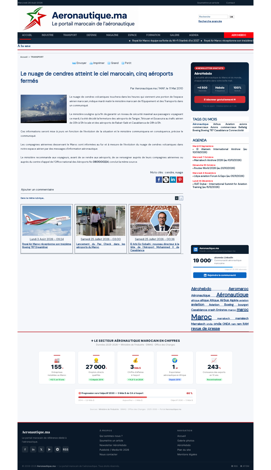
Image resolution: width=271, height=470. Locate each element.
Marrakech (198, 324)
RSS (65, 449)
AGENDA (200, 140)
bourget (243, 305)
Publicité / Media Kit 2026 (114, 449)
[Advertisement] (220, 217)
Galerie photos (185, 440)
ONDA (226, 324)
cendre (169, 172)
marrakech (223, 318)
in (33, 449)
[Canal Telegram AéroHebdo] (57, 449)
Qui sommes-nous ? (111, 435)
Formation (153, 35)
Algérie (234, 300)
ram (233, 324)
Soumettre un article (208, 2)
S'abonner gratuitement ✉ (220, 99)
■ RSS (234, 466)
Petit (127, 63)
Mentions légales (187, 454)
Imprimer (99, 63)
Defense (92, 35)
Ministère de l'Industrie (109, 409)
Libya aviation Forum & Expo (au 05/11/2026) (219, 176)
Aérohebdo (201, 288)
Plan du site (184, 449)
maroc (232, 310)
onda (209, 324)
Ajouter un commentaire (37, 189)
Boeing (197, 130)
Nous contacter (108, 454)
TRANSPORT (37, 57)
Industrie (48, 35)
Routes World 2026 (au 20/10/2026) (214, 168)
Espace (132, 35)
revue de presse (205, 328)
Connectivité (236, 130)
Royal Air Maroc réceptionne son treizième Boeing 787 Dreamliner (227, 40)
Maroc (201, 317)
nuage (179, 172)
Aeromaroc (239, 288)
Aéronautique (201, 124)
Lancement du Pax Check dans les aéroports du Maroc (100, 245)
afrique (195, 300)
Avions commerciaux (223, 127)
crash (211, 310)
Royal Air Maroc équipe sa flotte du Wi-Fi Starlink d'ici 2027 (152, 40)
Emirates (221, 310)
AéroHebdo (184, 445)
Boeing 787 (207, 130)
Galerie (175, 35)
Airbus (217, 124)
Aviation (230, 124)
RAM (246, 324)
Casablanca (221, 130)
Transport (70, 35)
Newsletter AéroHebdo (113, 445)
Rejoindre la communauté (222, 275)
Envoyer (81, 63)
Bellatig (243, 127)
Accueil (27, 35)
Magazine (112, 35)
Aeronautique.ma (173, 409)
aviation (244, 300)
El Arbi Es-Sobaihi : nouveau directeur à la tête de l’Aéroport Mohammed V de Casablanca (154, 247)
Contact (230, 2)
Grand (114, 63)
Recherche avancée (210, 21)
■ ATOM (244, 466)
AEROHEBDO (239, 35)
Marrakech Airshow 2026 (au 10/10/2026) (218, 160)
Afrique (214, 300)
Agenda (194, 35)
